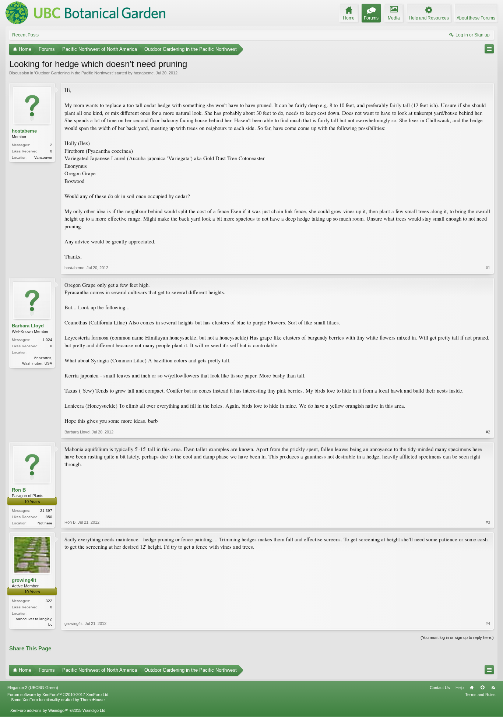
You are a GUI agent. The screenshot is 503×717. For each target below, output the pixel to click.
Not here (45, 523)
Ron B (19, 490)
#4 (488, 623)
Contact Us (440, 687)
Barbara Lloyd (28, 325)
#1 (488, 268)
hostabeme (144, 73)
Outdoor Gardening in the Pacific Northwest (74, 73)
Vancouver (43, 157)
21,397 (46, 511)
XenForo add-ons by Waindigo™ (39, 710)
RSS (493, 687)
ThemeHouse (92, 699)
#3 (488, 522)
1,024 (47, 340)
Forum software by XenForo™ (58, 694)
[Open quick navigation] (489, 48)
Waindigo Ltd (93, 710)
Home (471, 687)
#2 (488, 432)
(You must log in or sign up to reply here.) (457, 637)
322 (49, 601)
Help (459, 687)
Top (482, 687)
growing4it (24, 580)
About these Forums (476, 18)
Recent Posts (25, 35)
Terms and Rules (480, 694)
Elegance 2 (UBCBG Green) (32, 687)
